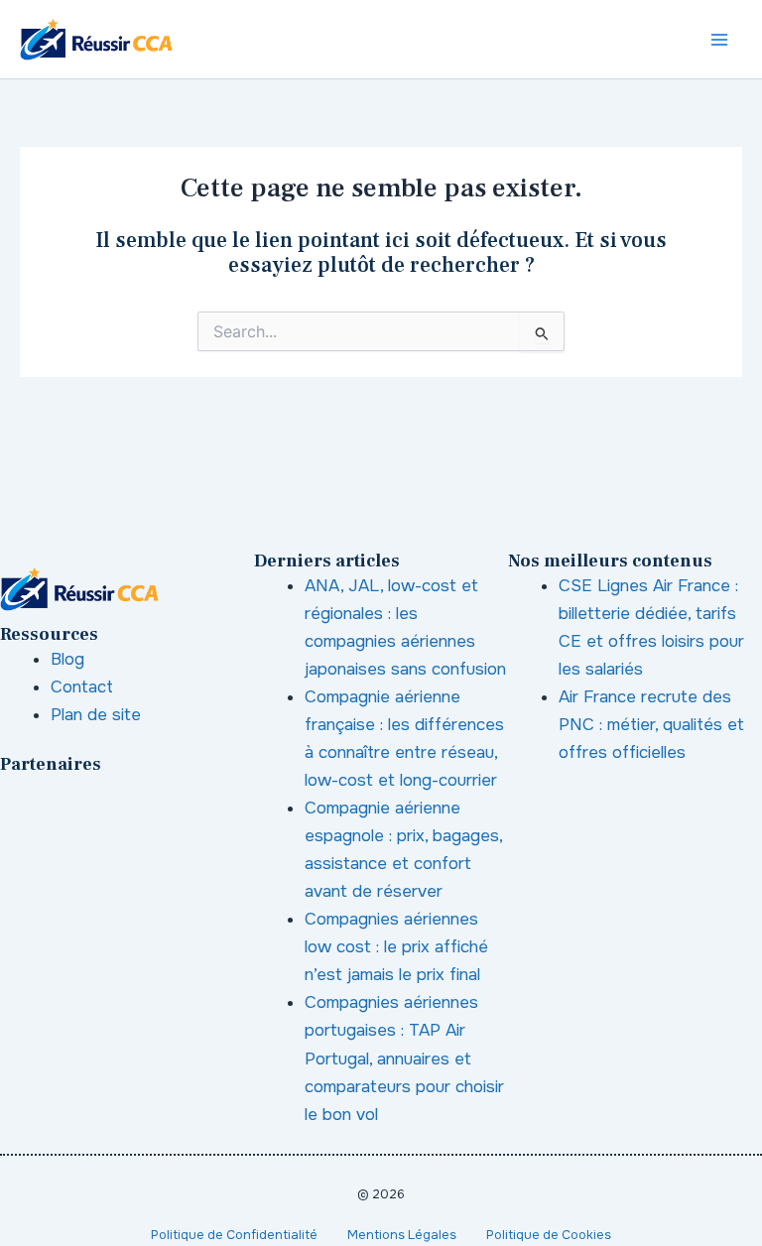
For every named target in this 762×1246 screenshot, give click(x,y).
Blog (67, 659)
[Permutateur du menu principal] (720, 39)
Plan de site (96, 714)
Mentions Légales (401, 1235)
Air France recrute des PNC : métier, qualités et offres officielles (651, 724)
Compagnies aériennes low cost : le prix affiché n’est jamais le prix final (396, 947)
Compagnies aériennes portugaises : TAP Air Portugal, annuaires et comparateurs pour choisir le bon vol (404, 1058)
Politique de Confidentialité (234, 1235)
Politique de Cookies (548, 1235)
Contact (82, 687)
